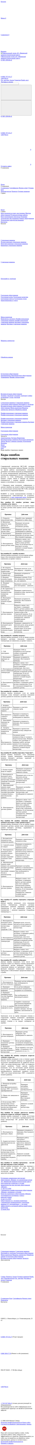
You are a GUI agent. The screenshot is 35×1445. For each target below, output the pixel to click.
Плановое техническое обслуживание (14, 217)
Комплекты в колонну (8, 319)
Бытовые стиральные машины (11, 420)
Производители (6, 191)
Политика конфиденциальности (11, 1422)
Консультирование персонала (10, 217)
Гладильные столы (20, 299)
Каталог (3, 1)
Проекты (15, 191)
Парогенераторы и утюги (9, 300)
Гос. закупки (5, 80)
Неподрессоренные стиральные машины (14, 244)
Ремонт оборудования (26, 218)
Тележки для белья (7, 395)
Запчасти (11, 409)
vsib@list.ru (4, 78)
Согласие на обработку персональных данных (16, 1424)
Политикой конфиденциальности (12, 1441)
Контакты (4, 222)
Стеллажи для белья (20, 395)
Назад (3, 184)
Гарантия (17, 80)
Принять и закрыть (7, 1443)
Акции (12, 80)
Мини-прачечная (6, 317)
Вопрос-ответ (23, 188)
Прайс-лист (25, 80)
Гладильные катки (7, 297)
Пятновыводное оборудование (21, 375)
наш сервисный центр (18, 497)
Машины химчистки (19, 1255)
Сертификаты (13, 188)
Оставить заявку (6, 166)
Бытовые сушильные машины (17, 324)
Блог (2, 190)
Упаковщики (5, 377)
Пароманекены (6, 375)
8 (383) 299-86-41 (6, 60)
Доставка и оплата (7, 82)
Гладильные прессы (7, 299)
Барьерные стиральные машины (11, 245)
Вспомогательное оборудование (11, 394)
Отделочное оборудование (9, 374)
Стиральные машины (8, 240)
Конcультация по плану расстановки (13, 213)
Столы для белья (14, 397)
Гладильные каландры (20, 297)
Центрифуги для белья (25, 404)
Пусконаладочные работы (19, 215)
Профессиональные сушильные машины (14, 413)
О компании (5, 188)
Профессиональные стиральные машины (14, 415)
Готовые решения (24, 191)
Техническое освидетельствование (12, 220)
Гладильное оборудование (9, 295)
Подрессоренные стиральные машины (13, 242)
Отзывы (31, 188)
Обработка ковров (21, 409)
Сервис (3, 1276)
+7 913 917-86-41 (6, 1403)
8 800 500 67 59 (6, 1353)
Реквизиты (4, 1300)
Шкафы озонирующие (17, 377)
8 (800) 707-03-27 (6, 76)
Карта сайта (26, 1422)
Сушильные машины (22, 402)
